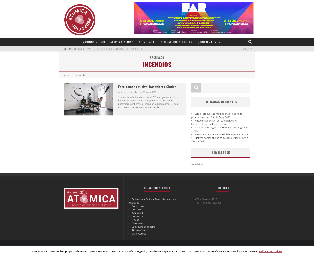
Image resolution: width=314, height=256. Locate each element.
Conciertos (137, 216)
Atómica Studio (94, 42)
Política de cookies (270, 251)
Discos (135, 219)
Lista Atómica (139, 233)
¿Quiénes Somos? (210, 42)
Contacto (247, 48)
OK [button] (190, 251)
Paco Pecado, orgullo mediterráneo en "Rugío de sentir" (121, 49)
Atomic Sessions (121, 42)
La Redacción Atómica (175, 42)
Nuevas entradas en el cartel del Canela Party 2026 (222, 134)
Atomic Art (146, 42)
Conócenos (138, 206)
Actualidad (137, 213)
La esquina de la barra (143, 226)
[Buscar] (250, 41)
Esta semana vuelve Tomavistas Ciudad (147, 86)
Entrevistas (137, 223)
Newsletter (197, 164)
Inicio (66, 75)
